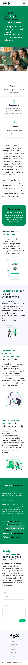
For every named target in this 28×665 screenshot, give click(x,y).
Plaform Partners (14, 647)
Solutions (14, 644)
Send (22, 621)
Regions (14, 649)
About (14, 641)
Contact (14, 652)
